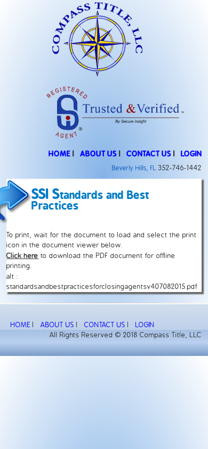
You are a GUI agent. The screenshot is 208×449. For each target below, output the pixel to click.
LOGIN (191, 154)
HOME (59, 154)
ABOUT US (98, 154)
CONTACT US (148, 154)
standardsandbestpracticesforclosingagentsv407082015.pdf (101, 286)
